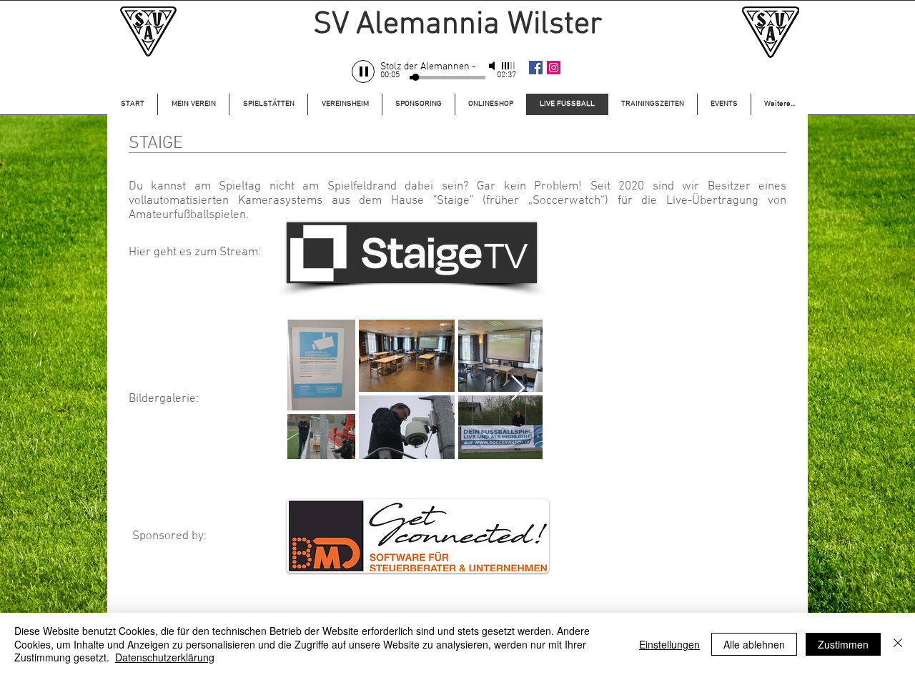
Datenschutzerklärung (164, 657)
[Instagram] (553, 67)
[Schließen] (897, 644)
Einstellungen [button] (669, 644)
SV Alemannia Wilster (457, 25)
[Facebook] (536, 67)
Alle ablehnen (754, 644)
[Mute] (493, 66)
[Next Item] (518, 389)
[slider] (509, 65)
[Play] (363, 71)
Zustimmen (843, 644)
